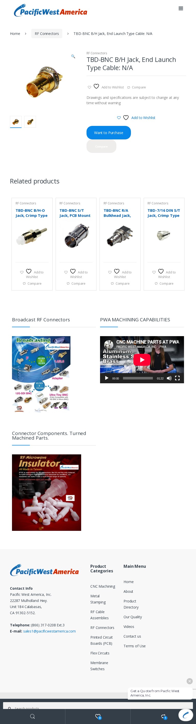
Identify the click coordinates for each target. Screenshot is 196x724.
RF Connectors (47, 33)
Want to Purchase (108, 132)
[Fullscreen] (177, 378)
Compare (139, 87)
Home (15, 33)
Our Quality (133, 616)
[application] (142, 359)
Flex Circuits (99, 653)
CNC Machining (102, 586)
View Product (43, 256)
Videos (129, 626)
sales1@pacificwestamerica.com (49, 631)
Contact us (132, 636)
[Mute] (169, 378)
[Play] (106, 378)
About (128, 591)
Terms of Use (135, 645)
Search (32, 716)
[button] (73, 56)
